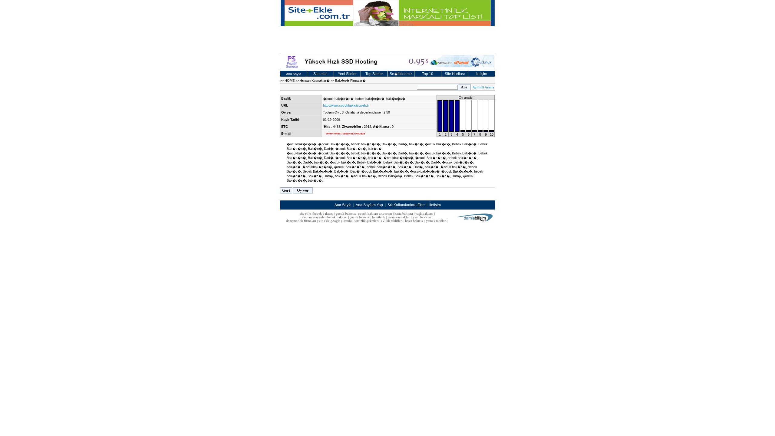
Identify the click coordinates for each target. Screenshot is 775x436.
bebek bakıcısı (323, 213)
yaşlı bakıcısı (424, 213)
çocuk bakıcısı (346, 213)
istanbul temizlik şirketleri (361, 221)
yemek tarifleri (436, 221)
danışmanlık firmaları (301, 221)
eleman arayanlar (314, 217)
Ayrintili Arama (483, 87)
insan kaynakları (399, 217)
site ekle (305, 213)
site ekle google (329, 221)
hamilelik (378, 217)
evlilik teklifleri (392, 221)
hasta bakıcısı (403, 213)
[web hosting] (387, 62)
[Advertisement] (387, 39)
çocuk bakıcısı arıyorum (375, 213)
